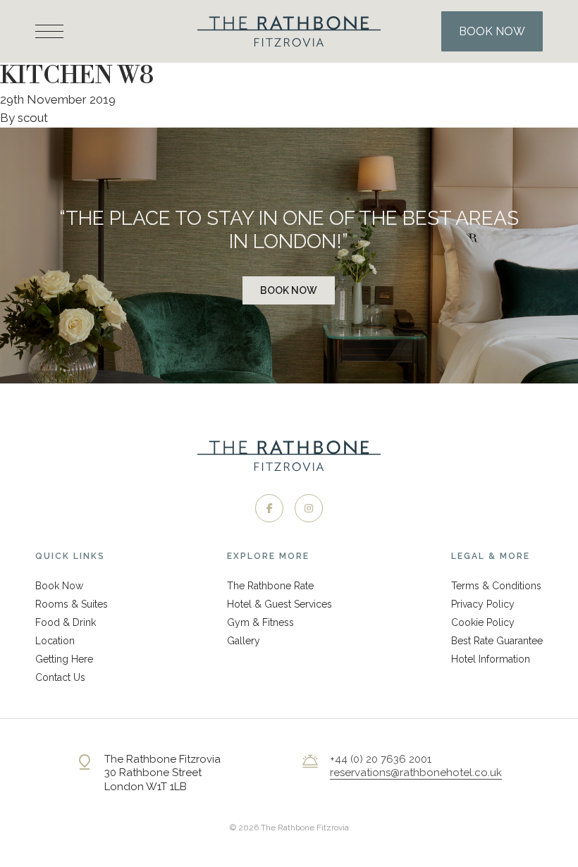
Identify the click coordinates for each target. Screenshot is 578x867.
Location (55, 640)
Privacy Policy (483, 604)
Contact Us (60, 677)
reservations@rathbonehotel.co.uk (416, 772)
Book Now (288, 290)
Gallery (243, 640)
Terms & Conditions (496, 585)
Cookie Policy (483, 622)
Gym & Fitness (260, 622)
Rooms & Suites (71, 604)
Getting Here (64, 659)
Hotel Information (490, 659)
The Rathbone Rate (270, 585)
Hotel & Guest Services (279, 604)
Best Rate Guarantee (497, 640)
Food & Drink (65, 622)
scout (33, 118)
